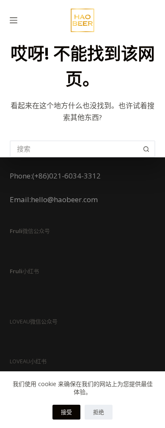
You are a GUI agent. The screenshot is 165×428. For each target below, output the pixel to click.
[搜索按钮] (146, 148)
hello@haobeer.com (64, 199)
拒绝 (98, 412)
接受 (66, 412)
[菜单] (13, 20)
